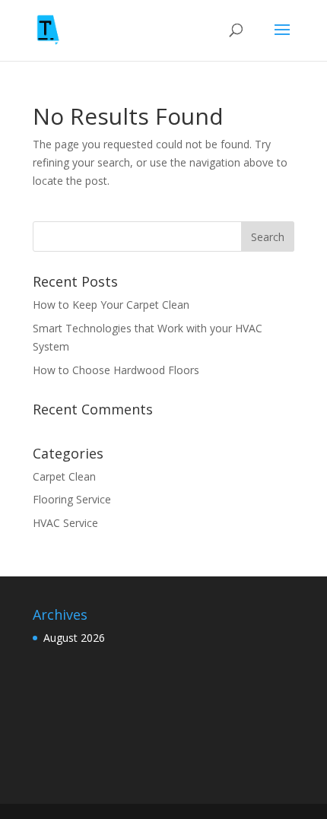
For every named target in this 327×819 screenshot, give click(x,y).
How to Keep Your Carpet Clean (111, 304)
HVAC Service (65, 523)
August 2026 (74, 637)
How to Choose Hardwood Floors (116, 370)
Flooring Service (72, 499)
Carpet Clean (64, 476)
